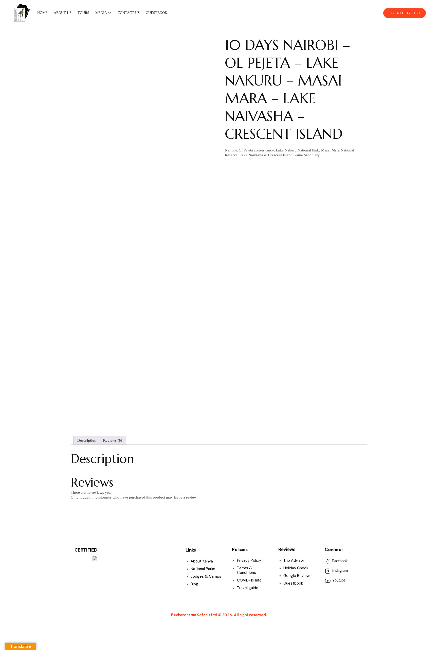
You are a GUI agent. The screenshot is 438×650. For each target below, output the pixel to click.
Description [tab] (86, 440)
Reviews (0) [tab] (112, 440)
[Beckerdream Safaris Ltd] (21, 13)
